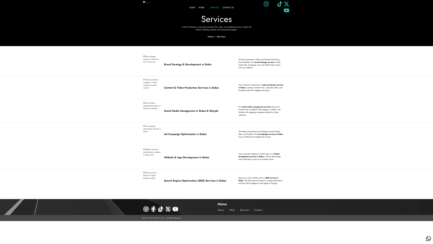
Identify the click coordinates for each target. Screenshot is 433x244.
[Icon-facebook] (273, 4)
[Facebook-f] (153, 209)
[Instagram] (266, 4)
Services (214, 7)
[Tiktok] (280, 4)
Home (192, 7)
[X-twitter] (286, 4)
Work (201, 7)
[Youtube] (286, 10)
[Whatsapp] (428, 238)
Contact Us (228, 7)
